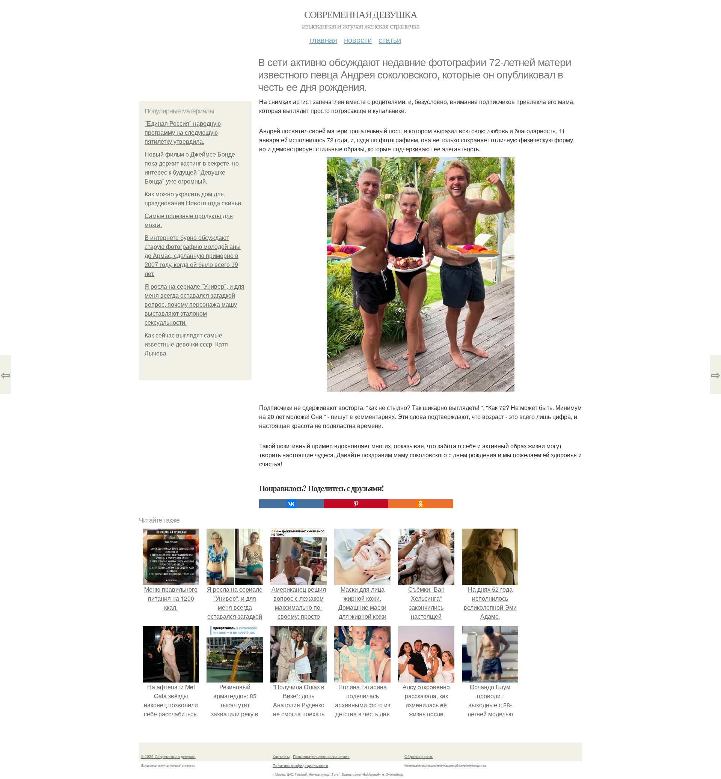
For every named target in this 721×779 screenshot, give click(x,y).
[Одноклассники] (420, 503)
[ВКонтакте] (291, 503)
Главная (323, 39)
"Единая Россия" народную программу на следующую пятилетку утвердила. (183, 133)
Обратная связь (418, 756)
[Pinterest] (356, 503)
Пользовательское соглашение (321, 756)
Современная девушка (360, 14)
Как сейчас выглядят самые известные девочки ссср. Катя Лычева (186, 344)
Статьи (390, 39)
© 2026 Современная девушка (168, 756)
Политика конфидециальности (300, 765)
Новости (358, 39)
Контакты (281, 756)
